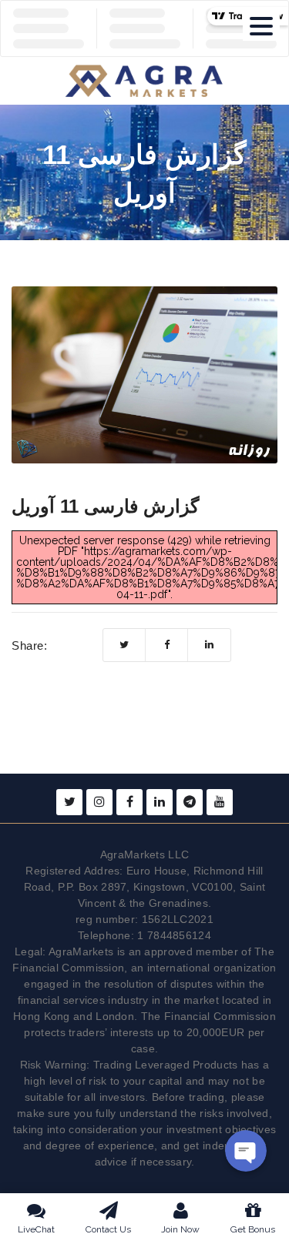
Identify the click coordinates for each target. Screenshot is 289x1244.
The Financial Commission (208, 1016)
